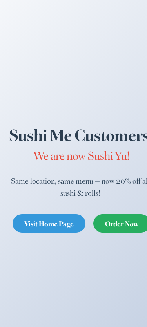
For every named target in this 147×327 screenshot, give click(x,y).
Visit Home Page (49, 223)
